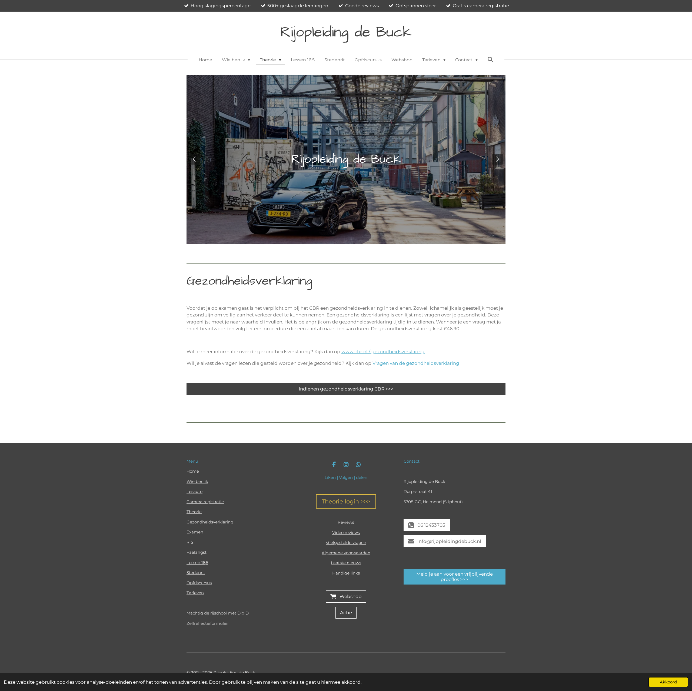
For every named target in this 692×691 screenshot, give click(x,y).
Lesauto (194, 491)
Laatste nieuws (346, 562)
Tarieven (195, 592)
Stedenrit (196, 572)
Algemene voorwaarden (346, 552)
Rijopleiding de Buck (346, 32)
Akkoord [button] (668, 682)
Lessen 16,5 (197, 562)
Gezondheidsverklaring (210, 522)
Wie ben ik (197, 481)
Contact (412, 461)
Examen (195, 532)
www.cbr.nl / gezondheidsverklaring (383, 351)
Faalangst (197, 552)
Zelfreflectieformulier (208, 623)
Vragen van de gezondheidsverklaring (415, 363)
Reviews (346, 522)
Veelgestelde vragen (346, 542)
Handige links (346, 573)
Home (193, 471)
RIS (190, 542)
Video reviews (346, 532)
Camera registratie (205, 501)
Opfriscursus (199, 582)
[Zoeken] (490, 59)
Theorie (194, 511)
